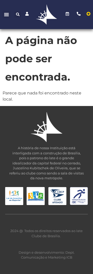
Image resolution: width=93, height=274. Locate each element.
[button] (6, 14)
